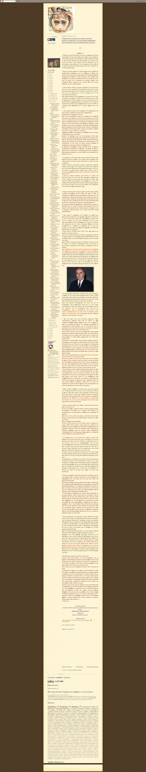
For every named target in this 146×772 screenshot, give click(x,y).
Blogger (55, 36)
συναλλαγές (86, 755)
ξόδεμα (61, 754)
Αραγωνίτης (86, 735)
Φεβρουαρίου (53, 325)
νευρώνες (66, 713)
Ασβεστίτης (68, 737)
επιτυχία (72, 714)
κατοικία (69, 729)
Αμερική (49, 725)
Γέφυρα (73, 737)
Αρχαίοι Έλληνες (60, 737)
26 (49, 73)
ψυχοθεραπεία (92, 713)
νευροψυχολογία (51, 754)
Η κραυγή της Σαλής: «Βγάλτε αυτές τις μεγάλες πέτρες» (54, 279)
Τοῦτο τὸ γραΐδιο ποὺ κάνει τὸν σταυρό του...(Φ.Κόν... (54, 116)
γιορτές (84, 749)
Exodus (51, 118)
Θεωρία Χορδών (76, 740)
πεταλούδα (96, 754)
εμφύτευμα (50, 729)
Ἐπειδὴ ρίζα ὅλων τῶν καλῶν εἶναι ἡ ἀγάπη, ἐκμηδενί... (55, 210)
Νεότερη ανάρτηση (66, 666)
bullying (89, 732)
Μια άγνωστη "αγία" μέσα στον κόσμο (54, 261)
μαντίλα (83, 752)
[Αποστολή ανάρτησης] (91, 620)
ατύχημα (64, 749)
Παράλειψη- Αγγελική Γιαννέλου (55, 224)
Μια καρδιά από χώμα (55, 193)
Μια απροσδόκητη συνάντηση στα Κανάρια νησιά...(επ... (54, 109)
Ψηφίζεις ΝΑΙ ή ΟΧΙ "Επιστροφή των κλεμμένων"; (54, 316)
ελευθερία (50, 711)
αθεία (77, 728)
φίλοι (69, 757)
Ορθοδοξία (52, 706)
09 (49, 336)
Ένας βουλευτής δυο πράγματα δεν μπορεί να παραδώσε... (54, 190)
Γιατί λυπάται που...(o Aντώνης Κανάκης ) (55, 197)
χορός (79, 757)
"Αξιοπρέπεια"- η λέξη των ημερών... (55, 298)
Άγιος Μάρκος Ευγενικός (70, 716)
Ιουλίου (52, 101)
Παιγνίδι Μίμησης (69, 743)
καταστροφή (69, 717)
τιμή (69, 719)
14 (49, 328)
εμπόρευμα (90, 749)
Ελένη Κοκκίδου (82, 716)
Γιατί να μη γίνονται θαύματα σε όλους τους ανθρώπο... (54, 105)
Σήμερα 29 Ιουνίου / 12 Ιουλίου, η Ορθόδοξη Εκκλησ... (55, 221)
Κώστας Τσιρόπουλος (57, 741)
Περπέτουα (68, 720)
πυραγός (70, 731)
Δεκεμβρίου (52, 93)
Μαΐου (51, 320)
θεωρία (50, 722)
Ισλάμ (82, 740)
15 (49, 91)
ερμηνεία (69, 751)
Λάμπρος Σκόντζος (60, 720)
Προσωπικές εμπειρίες (69, 744)
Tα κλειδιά (52, 290)
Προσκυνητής (81, 618)
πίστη (81, 708)
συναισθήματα (76, 722)
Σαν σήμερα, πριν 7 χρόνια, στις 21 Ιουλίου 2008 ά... (54, 174)
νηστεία (68, 711)
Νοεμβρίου (52, 95)
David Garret (84, 732)
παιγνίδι (85, 717)
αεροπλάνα (83, 748)
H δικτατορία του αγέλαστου (54, 231)
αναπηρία (50, 749)
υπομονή (73, 719)
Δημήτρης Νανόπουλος (74, 725)
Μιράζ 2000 (94, 711)
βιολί (76, 749)
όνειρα (49, 723)
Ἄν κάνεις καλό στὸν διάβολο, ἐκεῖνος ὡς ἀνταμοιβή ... (55, 245)
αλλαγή (89, 748)
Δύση (89, 719)
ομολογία (95, 729)
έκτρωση (74, 748)
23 (49, 78)
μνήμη (78, 714)
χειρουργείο (74, 757)
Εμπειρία (63, 706)
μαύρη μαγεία (89, 752)
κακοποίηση (62, 729)
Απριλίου (52, 322)
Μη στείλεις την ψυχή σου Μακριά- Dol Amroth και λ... (54, 205)
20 (49, 83)
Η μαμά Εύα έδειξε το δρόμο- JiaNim (54, 177)
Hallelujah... (52, 161)
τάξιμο (96, 755)
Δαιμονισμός (51, 714)
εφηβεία (56, 729)
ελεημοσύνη (95, 720)
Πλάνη (57, 714)
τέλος (96, 714)
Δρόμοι (59, 738)
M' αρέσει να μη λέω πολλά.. (54, 251)
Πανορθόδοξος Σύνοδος (78, 743)
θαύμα (61, 710)
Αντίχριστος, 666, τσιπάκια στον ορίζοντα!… (54, 130)
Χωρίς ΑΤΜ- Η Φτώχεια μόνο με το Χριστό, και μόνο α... (55, 312)
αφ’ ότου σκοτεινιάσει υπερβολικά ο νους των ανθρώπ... (55, 151)
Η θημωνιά (52, 300)
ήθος (79, 748)
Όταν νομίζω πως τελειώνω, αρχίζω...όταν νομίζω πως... (54, 169)
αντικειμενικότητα (57, 749)
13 (49, 330)
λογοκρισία (70, 752)
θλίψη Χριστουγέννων (77, 751)
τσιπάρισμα (89, 722)
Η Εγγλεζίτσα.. (53, 195)
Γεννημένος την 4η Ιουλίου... (54, 295)
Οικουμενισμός (51, 713)
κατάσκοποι (64, 752)
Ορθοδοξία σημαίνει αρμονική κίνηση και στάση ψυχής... (55, 235)
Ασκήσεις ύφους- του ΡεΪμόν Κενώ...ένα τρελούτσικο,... (54, 164)
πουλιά (57, 731)
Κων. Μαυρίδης (88, 740)
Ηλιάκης (69, 740)
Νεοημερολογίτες (92, 741)
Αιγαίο (75, 723)
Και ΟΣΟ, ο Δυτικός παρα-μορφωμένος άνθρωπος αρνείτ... (55, 141)
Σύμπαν (90, 716)
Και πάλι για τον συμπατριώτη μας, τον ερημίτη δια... (54, 270)
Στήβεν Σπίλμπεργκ (83, 746)
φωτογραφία (59, 716)
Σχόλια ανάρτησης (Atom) (75, 670)
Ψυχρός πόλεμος (68, 748)
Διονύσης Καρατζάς (52, 738)
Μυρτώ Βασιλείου (74, 741)
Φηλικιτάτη (54, 728)
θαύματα (56, 717)
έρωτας (80, 711)
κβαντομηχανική (76, 729)
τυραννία (65, 757)
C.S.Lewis (75, 732)
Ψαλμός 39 (61, 748)
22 (49, 80)
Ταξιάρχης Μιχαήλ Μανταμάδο (88, 726)
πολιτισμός (69, 722)
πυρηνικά (60, 755)
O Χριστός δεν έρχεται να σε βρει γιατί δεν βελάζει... (55, 122)
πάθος (63, 722)
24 (49, 77)
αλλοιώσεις (95, 748)
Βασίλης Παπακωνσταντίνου (60, 725)
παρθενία (91, 717)
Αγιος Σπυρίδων (68, 723)
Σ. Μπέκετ (77, 744)
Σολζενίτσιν (91, 744)
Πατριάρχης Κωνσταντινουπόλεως (91, 743)
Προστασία (75, 720)
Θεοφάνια (95, 719)
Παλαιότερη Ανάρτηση (92, 666)
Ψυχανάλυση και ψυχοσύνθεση (53, 159)
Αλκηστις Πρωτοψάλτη (92, 723)
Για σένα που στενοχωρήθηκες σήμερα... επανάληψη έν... (54, 146)
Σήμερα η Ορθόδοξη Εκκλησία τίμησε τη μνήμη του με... (55, 303)
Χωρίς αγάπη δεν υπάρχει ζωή (53, 180)
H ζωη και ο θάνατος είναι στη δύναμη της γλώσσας (54, 126)
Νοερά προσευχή (57, 726)
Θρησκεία (67, 621)
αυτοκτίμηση (70, 749)
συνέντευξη (85, 706)
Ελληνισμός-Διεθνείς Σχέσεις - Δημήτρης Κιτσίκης (81, 738)
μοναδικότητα (57, 722)
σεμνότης (71, 755)
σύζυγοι (75, 731)
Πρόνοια (77, 726)
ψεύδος (85, 719)
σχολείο (60, 719)
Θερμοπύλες (52, 157)
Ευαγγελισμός (53, 154)
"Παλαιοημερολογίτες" (60, 732)
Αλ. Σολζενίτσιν (71, 735)
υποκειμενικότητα (82, 713)
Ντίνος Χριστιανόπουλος (68, 726)
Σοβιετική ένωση (84, 744)
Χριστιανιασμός (54, 748)
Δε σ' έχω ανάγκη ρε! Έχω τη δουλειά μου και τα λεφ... (55, 307)
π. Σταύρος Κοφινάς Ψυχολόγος (75, 754)
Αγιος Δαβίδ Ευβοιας (90, 734)
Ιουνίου (52, 318)
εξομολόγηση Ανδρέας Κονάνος (54, 751)
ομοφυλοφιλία (51, 731)
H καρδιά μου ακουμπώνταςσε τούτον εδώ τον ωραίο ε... (54, 255)
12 (49, 331)
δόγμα (95, 728)
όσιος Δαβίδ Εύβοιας (66, 758)
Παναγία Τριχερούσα (54, 138)
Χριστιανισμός (64, 714)
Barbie (70, 732)
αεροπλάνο (71, 728)
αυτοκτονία (93, 710)
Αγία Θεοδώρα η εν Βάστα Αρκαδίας (76, 734)
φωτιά (95, 722)
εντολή (95, 749)
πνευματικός (90, 714)
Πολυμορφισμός (52, 744)
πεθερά (83, 714)
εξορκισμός (50, 717)
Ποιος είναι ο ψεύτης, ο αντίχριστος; (55, 248)
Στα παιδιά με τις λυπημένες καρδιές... (55, 238)
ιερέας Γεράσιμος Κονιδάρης (88, 751)
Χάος (90, 720)
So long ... (52, 113)
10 (49, 335)
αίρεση (62, 711)
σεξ (56, 719)
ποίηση (88, 708)
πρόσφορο (64, 731)
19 (49, 85)
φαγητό (51, 716)
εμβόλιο (53, 710)
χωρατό (84, 757)
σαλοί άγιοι (66, 755)
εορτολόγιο (64, 751)
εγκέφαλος (77, 710)
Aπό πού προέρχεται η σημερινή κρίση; (55, 292)
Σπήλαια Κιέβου (74, 746)
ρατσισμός (51, 719)
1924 (67, 732)
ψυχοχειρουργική (57, 758)
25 (49, 75)
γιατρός (80, 749)
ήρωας (95, 716)
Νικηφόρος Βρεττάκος (63, 708)
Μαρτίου (52, 323)
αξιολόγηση (82, 728)
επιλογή (59, 713)
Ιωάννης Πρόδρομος (85, 725)
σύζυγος (83, 722)
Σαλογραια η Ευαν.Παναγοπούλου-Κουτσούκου (54, 352)
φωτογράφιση (51, 732)
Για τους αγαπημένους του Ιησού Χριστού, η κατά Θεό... (55, 283)
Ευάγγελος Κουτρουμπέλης (60, 740)
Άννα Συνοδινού (56, 734)
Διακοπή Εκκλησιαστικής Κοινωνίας (84, 737)
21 (49, 82)
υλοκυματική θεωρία (84, 731)
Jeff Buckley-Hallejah (54, 202)
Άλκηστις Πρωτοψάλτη (58, 723)
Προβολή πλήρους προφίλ (53, 377)
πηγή (51, 259)
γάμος (74, 708)
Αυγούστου (52, 100)
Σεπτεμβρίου (53, 98)
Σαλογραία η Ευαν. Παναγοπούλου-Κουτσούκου (58, 11)
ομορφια (65, 754)
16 (49, 90)
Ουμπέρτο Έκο (61, 743)
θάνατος (75, 706)
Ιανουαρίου (52, 327)
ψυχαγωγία (89, 757)
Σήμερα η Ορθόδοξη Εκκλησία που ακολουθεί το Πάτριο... (54, 135)
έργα (66, 728)
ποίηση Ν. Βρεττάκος (53, 755)
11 (49, 333)
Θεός (94, 706)
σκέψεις (76, 755)
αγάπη (68, 710)
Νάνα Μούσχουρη (83, 741)
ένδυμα (61, 728)
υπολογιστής (94, 731)
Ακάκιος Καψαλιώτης (62, 735)
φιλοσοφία (79, 719)
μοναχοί (95, 752)
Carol (79, 732)
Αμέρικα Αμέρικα (54, 155)
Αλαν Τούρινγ (79, 735)
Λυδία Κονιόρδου (66, 741)
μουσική (84, 729)
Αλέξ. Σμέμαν (81, 723)
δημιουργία (89, 728)
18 (49, 87)
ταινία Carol (50, 757)
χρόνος (74, 711)
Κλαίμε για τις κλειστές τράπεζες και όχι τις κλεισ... (54, 287)
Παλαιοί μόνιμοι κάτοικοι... (53, 200)
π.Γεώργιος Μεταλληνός (87, 754)
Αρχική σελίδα (79, 666)
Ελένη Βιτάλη (66, 738)
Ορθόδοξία (55, 743)
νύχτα (57, 754)
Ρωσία (85, 710)
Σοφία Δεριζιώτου (83, 720)
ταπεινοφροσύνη (57, 757)
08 (49, 338)
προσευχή (95, 708)
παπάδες (86, 711)
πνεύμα (96, 717)
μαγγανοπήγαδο (77, 752)
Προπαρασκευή (60, 744)
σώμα (65, 719)
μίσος (80, 717)
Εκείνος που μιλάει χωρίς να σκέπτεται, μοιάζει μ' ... (55, 275)
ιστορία (57, 711)
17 (49, 88)
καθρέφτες (62, 717)
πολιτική (73, 713)
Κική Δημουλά (51, 720)
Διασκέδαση (94, 737)
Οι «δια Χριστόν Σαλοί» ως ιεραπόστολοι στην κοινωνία (55, 265)
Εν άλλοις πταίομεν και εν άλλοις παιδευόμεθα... (54, 228)
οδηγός (89, 729)
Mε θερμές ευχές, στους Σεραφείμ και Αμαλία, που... (55, 217)
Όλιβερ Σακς (64, 734)
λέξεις (75, 717)
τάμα (92, 755)
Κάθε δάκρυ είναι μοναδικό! (54, 241)
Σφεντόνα (91, 746)
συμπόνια (81, 755)
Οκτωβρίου (52, 96)
